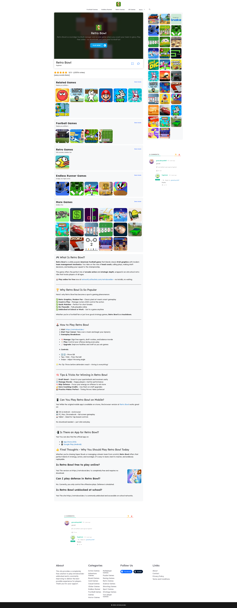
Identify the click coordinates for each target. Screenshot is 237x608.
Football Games (92, 9)
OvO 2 (91, 249)
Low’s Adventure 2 (77, 100)
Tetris (165, 91)
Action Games (94, 571)
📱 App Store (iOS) (68, 442)
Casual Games (94, 584)
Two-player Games (107, 596)
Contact (156, 573)
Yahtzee (153, 125)
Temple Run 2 (106, 194)
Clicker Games (94, 586)
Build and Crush (62, 220)
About (155, 571)
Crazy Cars (106, 220)
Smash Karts (153, 23)
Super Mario (105, 101)
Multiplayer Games (107, 572)
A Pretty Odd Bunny (135, 100)
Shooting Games (109, 586)
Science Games (109, 584)
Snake (176, 57)
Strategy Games (109, 592)
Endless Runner (106, 9)
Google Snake (176, 22)
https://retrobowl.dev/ (75, 329)
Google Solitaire (106, 235)
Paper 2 (153, 137)
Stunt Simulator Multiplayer (135, 234)
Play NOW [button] (96, 45)
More (140, 10)
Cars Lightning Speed (77, 234)
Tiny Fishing (164, 103)
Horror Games (94, 597)
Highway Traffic (62, 249)
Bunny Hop (120, 101)
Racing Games (108, 578)
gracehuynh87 (90, 539)
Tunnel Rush (120, 194)
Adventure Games (92, 574)
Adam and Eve (153, 113)
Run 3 (62, 194)
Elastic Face (120, 235)
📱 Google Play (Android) (71, 444)
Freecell (165, 34)
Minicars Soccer (91, 141)
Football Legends (77, 140)
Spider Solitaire (91, 235)
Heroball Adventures (62, 100)
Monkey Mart (62, 235)
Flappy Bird (62, 168)
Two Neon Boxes (91, 220)
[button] (149, 9)
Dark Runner (164, 80)
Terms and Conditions (161, 579)
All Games (131, 9)
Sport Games (108, 589)
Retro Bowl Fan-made (106, 140)
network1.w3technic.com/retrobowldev (97, 279)
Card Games (93, 581)
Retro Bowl (124, 404)
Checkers (176, 46)
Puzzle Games (108, 575)
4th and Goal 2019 (62, 140)
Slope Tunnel (77, 194)
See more (137, 82)
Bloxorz (77, 249)
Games (91, 595)
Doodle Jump (135, 220)
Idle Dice (153, 68)
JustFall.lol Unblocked (120, 219)
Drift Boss (176, 68)
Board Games (93, 578)
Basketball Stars (120, 249)
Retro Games (120, 9)
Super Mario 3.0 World (62, 114)
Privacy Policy (158, 576)
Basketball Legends (106, 248)
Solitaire (165, 46)
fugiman (80, 537)
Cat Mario (91, 101)
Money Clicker (77, 220)
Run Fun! (91, 194)
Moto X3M (164, 23)
